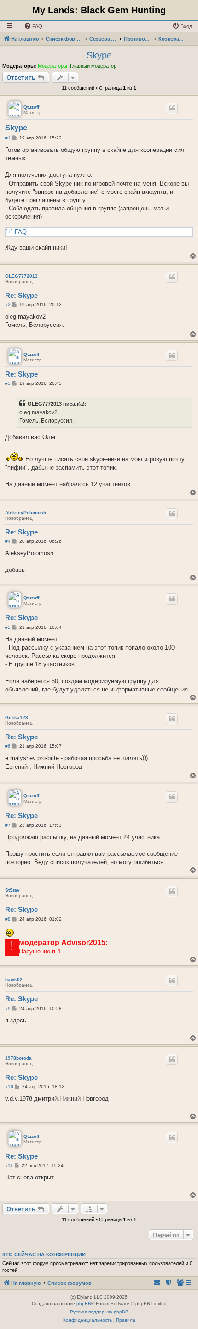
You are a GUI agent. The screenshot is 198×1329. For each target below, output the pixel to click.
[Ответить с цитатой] (172, 108)
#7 (8, 825)
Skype (99, 55)
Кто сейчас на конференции (44, 1254)
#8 (8, 919)
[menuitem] (33, 26)
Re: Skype (21, 295)
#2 (8, 304)
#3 (8, 383)
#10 (9, 1086)
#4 (8, 541)
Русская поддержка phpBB (99, 1311)
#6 (8, 746)
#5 (8, 627)
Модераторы (52, 66)
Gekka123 (16, 717)
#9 (8, 1008)
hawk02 (14, 979)
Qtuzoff (31, 107)
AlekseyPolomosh (25, 512)
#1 (8, 137)
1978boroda (18, 1058)
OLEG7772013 (21, 276)
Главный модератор (93, 66)
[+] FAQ (16, 231)
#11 (9, 1165)
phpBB (83, 1303)
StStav (12, 890)
